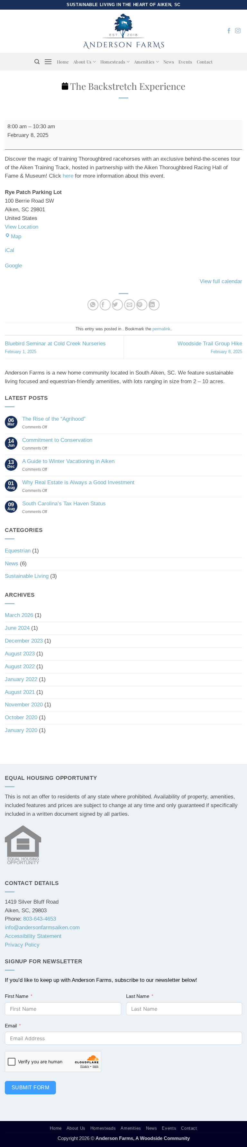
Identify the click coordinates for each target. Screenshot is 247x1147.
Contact (205, 61)
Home (63, 61)
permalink (161, 328)
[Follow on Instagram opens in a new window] (238, 31)
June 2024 (17, 628)
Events (185, 61)
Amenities (144, 61)
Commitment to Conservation (57, 440)
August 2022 (20, 666)
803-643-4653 (39, 919)
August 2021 (20, 692)
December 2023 (24, 641)
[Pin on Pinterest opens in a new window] (142, 304)
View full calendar (221, 281)
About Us (82, 61)
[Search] (37, 61)
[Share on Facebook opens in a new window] (105, 304)
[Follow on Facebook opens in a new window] (229, 31)
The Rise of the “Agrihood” (54, 419)
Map (16, 236)
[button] (48, 62)
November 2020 (24, 705)
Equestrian (18, 551)
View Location (21, 227)
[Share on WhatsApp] (93, 304)
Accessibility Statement (33, 936)
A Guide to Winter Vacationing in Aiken (68, 461)
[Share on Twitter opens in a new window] (117, 304)
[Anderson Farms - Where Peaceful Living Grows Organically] (123, 31)
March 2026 (19, 615)
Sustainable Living (27, 576)
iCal (9, 250)
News (168, 61)
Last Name (137, 996)
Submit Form (30, 1087)
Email (11, 1025)
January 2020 (21, 730)
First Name (16, 996)
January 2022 (21, 679)
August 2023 (20, 654)
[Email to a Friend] (129, 304)
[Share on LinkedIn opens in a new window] (154, 304)
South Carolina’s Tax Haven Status (64, 504)
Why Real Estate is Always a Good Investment (78, 482)
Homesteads (112, 61)
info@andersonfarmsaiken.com (42, 927)
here (68, 176)
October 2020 (21, 717)
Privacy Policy (22, 945)
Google (13, 266)
